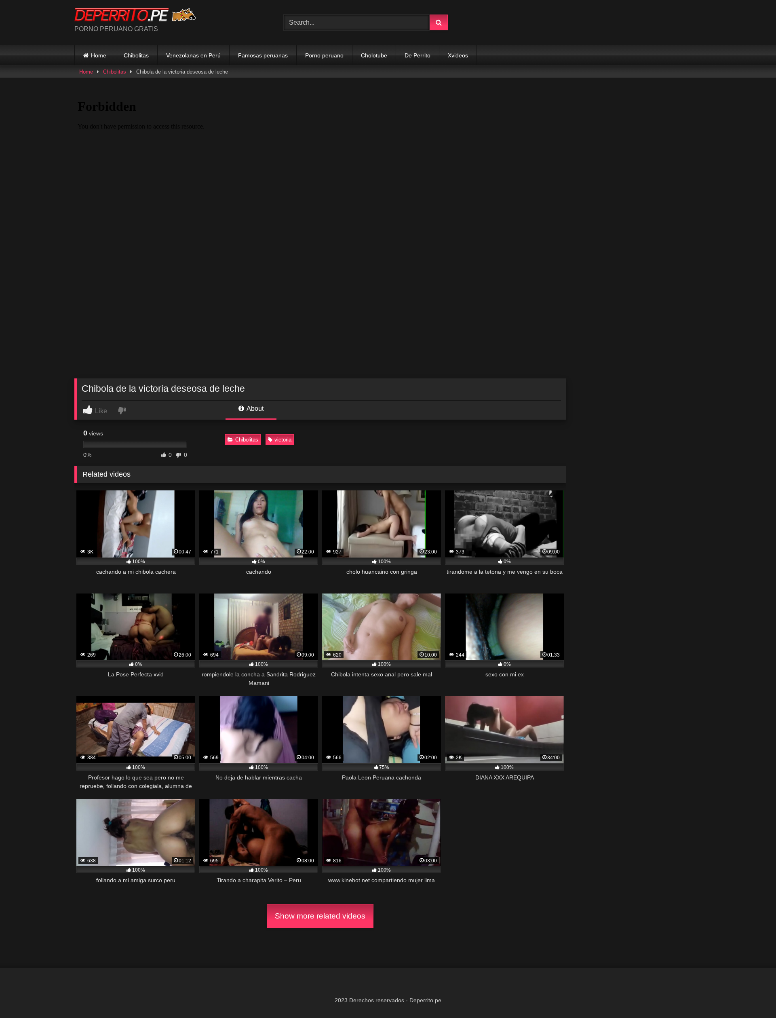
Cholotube (374, 55)
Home (98, 55)
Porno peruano (324, 55)
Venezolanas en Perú (193, 55)
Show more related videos (320, 916)
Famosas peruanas (263, 55)
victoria (282, 440)
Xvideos (458, 55)
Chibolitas (136, 55)
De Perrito (417, 55)
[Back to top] (751, 994)
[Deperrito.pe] (135, 16)
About (254, 408)
